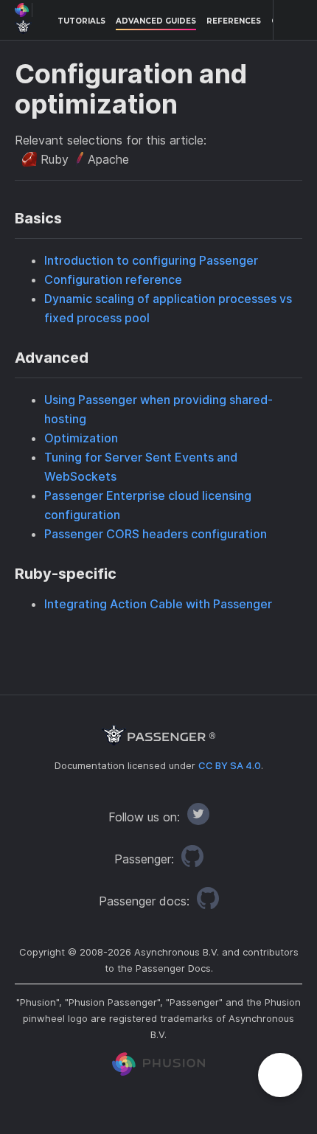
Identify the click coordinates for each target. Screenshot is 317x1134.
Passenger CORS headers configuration (155, 533)
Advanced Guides (156, 21)
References (233, 21)
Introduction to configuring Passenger (151, 260)
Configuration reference (113, 279)
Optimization (81, 438)
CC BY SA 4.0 (229, 765)
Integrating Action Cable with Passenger (158, 603)
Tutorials (81, 21)
